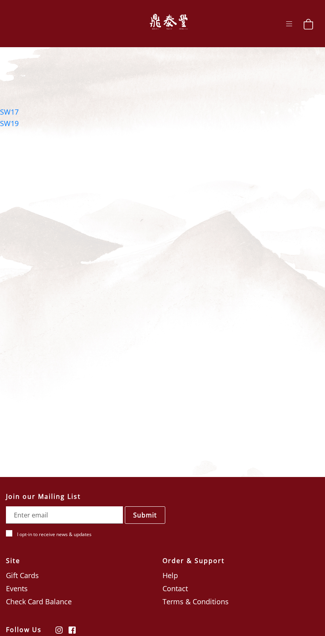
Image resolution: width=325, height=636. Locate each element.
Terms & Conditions (195, 601)
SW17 (9, 112)
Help (170, 575)
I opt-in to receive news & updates (54, 534)
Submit (145, 515)
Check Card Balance (39, 601)
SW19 (9, 123)
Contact (175, 588)
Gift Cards (22, 575)
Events (17, 588)
